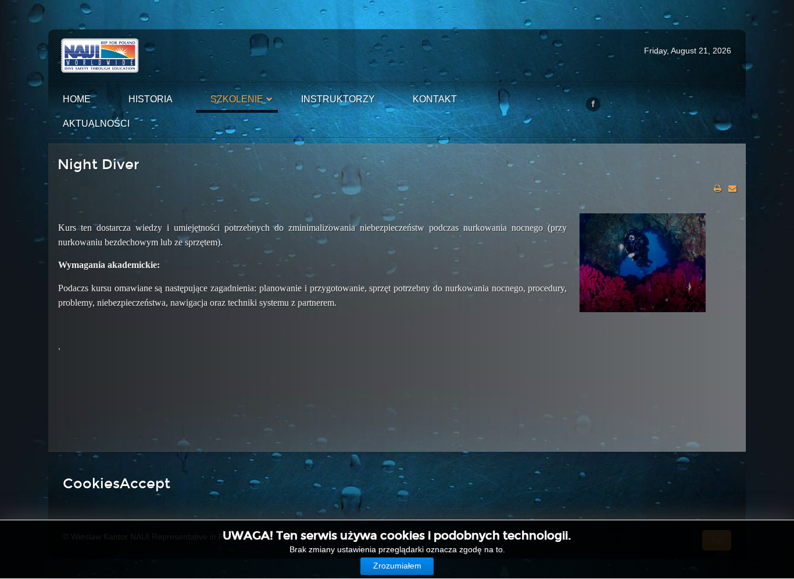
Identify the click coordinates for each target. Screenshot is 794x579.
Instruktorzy (338, 99)
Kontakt (435, 99)
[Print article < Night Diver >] (717, 188)
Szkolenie (236, 99)
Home (77, 99)
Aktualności (96, 123)
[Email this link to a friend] (732, 188)
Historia (150, 99)
